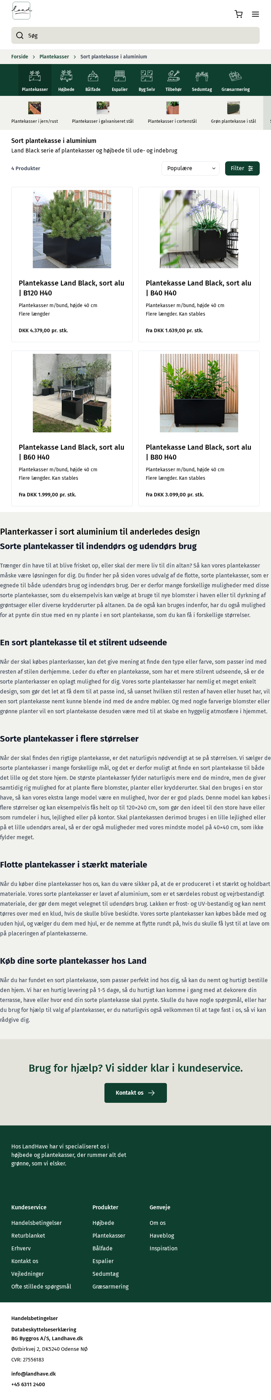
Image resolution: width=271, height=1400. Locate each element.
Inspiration (163, 1248)
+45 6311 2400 (28, 1384)
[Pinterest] (44, 1178)
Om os (157, 1223)
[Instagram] (29, 1178)
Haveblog (162, 1235)
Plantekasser (108, 1235)
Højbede (103, 1223)
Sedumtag (105, 1274)
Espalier (103, 1261)
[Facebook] (15, 1178)
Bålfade (102, 1248)
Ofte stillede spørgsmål (41, 1286)
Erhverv (21, 1248)
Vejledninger (27, 1274)
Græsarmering (110, 1286)
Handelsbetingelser (36, 1223)
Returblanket (28, 1235)
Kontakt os (24, 1261)
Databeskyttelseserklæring (43, 1329)
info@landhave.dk (33, 1374)
